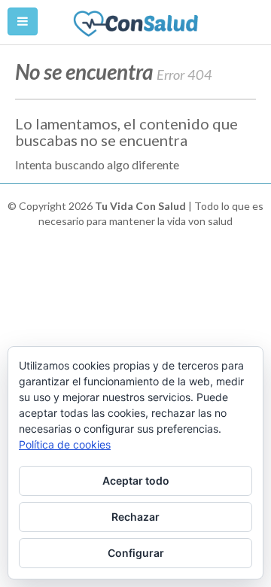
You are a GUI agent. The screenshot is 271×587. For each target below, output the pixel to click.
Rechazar (135, 516)
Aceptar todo (135, 480)
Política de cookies (65, 444)
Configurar (136, 552)
